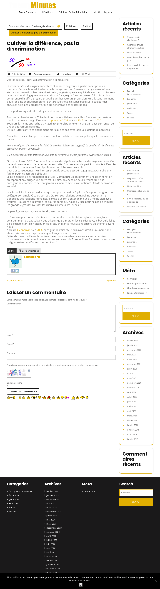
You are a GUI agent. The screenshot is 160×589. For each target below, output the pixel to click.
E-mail (10, 344)
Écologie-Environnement (134, 93)
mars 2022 (132, 359)
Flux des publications (137, 283)
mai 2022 (131, 354)
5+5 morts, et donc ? (136, 206)
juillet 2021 (132, 368)
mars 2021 (132, 378)
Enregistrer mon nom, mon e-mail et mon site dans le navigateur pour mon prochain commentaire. (53, 365)
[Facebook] (13, 271)
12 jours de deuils (15, 280)
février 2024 (132, 340)
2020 (98, 120)
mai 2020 (131, 406)
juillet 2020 (132, 396)
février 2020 (132, 420)
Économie (131, 98)
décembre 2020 (134, 382)
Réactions (47, 12)
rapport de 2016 (58, 120)
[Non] (156, 581)
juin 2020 (131, 401)
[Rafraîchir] (29, 370)
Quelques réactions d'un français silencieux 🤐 (34, 26)
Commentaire (14, 303)
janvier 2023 (132, 345)
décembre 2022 (134, 350)
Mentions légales (103, 12)
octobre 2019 (133, 429)
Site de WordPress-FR (137, 292)
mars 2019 (132, 434)
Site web (11, 353)
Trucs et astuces (27, 12)
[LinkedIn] (17, 271)
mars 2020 (132, 415)
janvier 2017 (132, 439)
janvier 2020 (132, 425)
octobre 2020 (133, 387)
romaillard (32, 257)
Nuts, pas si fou (134, 52)
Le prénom (110, 280)
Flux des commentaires (138, 288)
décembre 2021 (134, 364)
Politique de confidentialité (73, 12)
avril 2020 (131, 411)
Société (87, 26)
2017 (80, 120)
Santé (129, 113)
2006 (39, 230)
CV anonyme (24, 230)
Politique (71, 26)
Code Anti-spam (14, 382)
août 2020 (131, 392)
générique (132, 103)
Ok (81, 585)
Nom (10, 335)
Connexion (132, 278)
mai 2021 (131, 373)
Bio (13, 250)
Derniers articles (30, 250)
